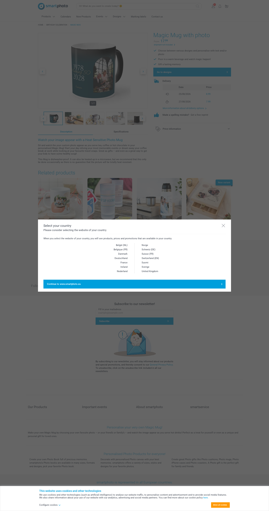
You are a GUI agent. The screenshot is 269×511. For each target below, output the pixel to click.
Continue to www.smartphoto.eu (64, 284)
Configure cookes (48, 505)
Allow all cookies (220, 505)
